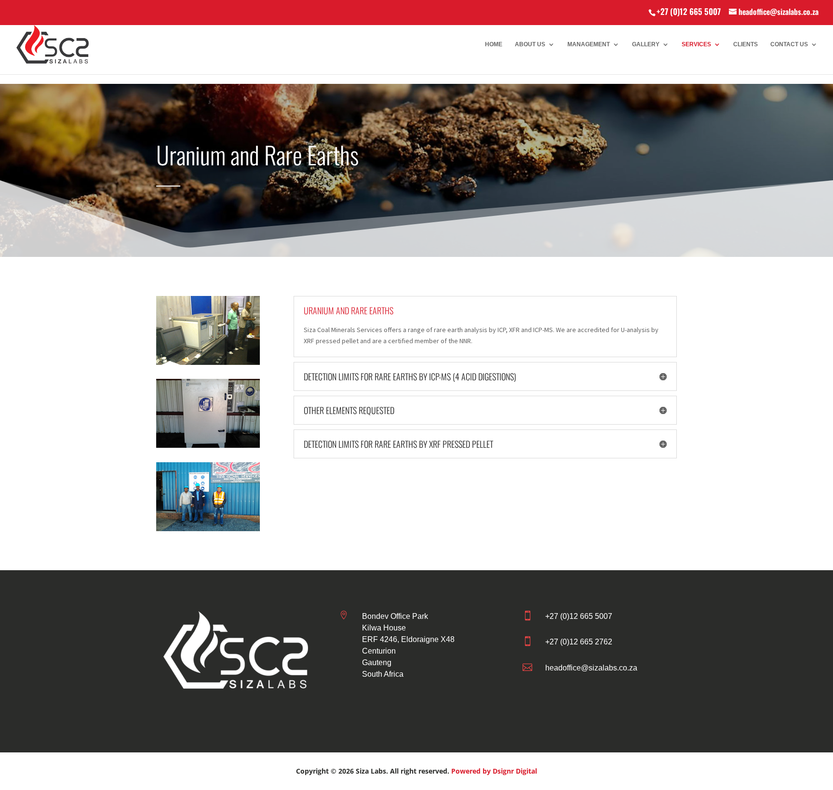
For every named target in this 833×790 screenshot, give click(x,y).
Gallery (645, 44)
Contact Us (789, 44)
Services (696, 44)
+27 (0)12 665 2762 (578, 642)
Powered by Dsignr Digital (494, 771)
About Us (530, 44)
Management (588, 44)
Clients (745, 44)
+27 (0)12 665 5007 (689, 11)
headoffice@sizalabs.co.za (591, 668)
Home (493, 44)
